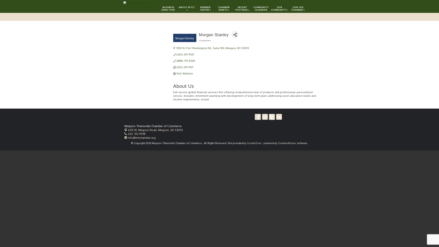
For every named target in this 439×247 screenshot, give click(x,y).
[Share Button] (235, 35)
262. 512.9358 (136, 134)
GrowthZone (254, 143)
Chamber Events (224, 8)
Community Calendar (261, 8)
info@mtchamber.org (141, 137)
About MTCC (187, 7)
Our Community (278, 8)
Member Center (205, 8)
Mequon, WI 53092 (155, 130)
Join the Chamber (297, 8)
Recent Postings (241, 8)
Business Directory (168, 8)
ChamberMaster (287, 143)
